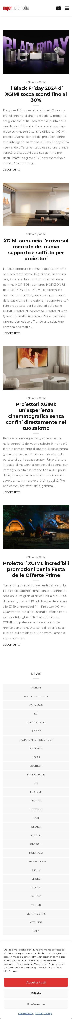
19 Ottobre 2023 (52, 385)
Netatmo (36, 809)
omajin (36, 835)
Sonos (36, 887)
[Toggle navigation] (66, 8)
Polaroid (36, 852)
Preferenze (36, 1004)
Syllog (36, 896)
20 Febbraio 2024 (52, 221)
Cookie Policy (26, 1013)
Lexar (36, 757)
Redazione (19, 69)
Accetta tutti (36, 982)
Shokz (36, 878)
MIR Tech (36, 791)
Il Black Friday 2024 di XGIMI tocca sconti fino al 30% (36, 94)
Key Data (36, 748)
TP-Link (36, 904)
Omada (36, 826)
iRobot (36, 731)
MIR (36, 783)
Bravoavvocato (36, 696)
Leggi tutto (11, 169)
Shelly (36, 870)
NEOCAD (36, 800)
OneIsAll (36, 844)
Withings (36, 922)
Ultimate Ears (36, 913)
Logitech (36, 765)
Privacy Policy (44, 1013)
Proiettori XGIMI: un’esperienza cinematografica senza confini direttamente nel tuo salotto (36, 416)
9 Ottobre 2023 (52, 544)
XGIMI (42, 81)
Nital (36, 818)
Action (36, 687)
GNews (31, 81)
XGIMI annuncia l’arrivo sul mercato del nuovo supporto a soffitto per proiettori (36, 249)
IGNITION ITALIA (36, 722)
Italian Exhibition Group (36, 739)
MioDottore (36, 774)
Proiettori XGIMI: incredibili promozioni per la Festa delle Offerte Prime (36, 569)
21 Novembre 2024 (51, 69)
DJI (36, 713)
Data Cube (36, 704)
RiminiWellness (36, 861)
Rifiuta (36, 993)
